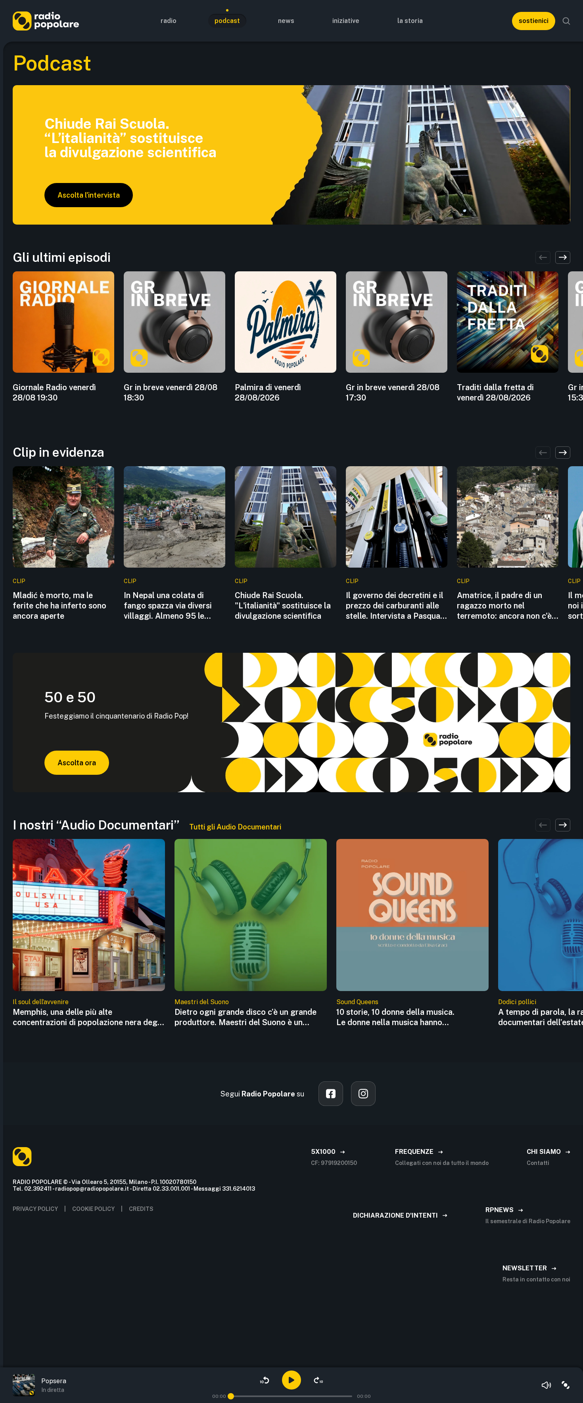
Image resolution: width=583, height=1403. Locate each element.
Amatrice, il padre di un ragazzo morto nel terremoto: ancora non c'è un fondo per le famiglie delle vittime (504, 606)
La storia (410, 21)
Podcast (227, 21)
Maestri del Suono (202, 1002)
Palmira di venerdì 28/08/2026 (268, 392)
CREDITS (141, 1209)
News (286, 21)
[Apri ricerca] (566, 21)
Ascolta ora (77, 763)
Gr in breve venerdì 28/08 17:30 (392, 392)
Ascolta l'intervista (89, 195)
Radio (168, 21)
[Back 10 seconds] (264, 1380)
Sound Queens (357, 1002)
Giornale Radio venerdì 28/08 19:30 (54, 392)
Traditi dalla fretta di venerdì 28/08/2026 (495, 392)
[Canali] (565, 1385)
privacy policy (35, 1209)
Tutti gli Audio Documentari (235, 827)
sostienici (533, 21)
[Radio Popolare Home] (46, 20)
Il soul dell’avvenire (41, 1002)
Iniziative (345, 21)
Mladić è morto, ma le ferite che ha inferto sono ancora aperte (59, 606)
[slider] (231, 1396)
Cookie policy (93, 1209)
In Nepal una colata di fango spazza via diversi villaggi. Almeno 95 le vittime (168, 606)
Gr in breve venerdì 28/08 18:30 (170, 392)
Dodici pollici (517, 1002)
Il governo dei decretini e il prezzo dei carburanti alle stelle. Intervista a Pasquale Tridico (396, 606)
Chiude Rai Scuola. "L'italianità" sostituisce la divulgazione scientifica (283, 606)
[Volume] (546, 1385)
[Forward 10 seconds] (318, 1380)
